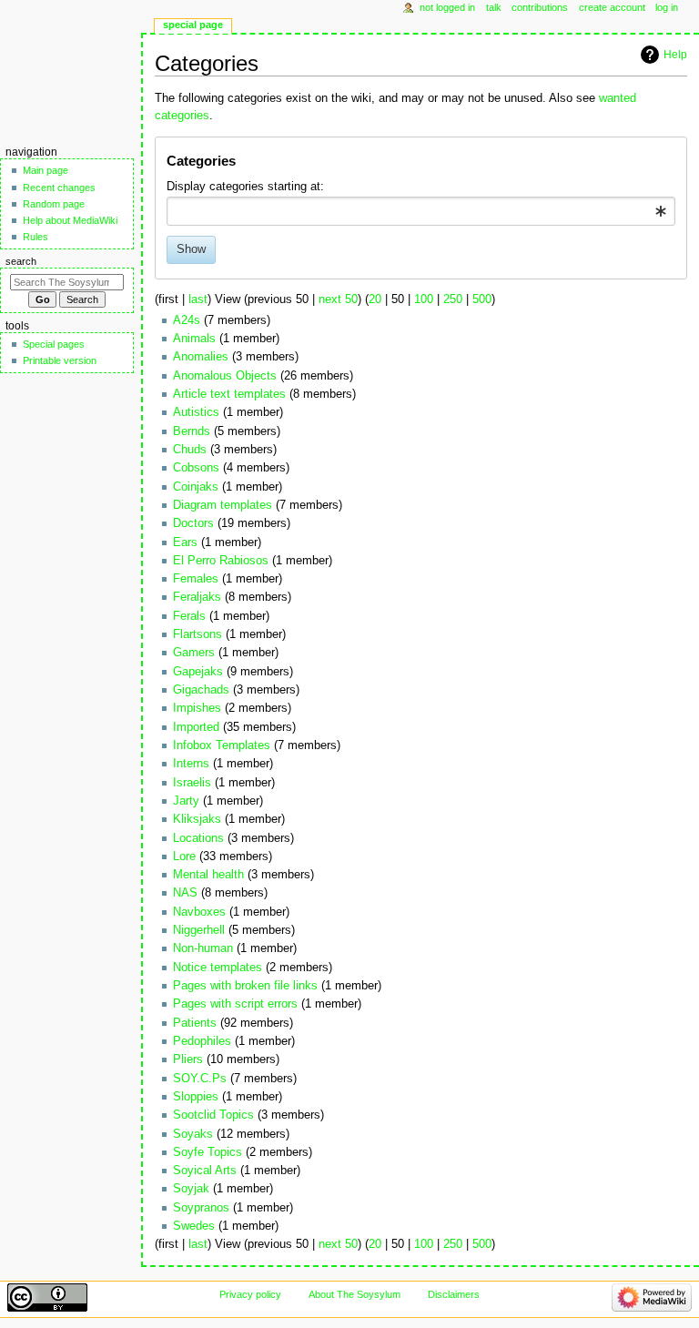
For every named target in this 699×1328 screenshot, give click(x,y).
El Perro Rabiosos (220, 560)
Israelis (192, 782)
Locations (198, 838)
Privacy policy (250, 1294)
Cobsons (196, 467)
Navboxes (199, 912)
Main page (45, 170)
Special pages (54, 344)
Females (195, 579)
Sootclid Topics (213, 1115)
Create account (612, 7)
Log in (666, 7)
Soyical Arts (205, 1170)
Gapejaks (198, 671)
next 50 (338, 299)
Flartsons (197, 634)
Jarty (186, 801)
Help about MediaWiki (70, 220)
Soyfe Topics (207, 1152)
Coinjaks (195, 487)
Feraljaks (197, 597)
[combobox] (420, 211)
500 (481, 299)
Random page (54, 203)
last (198, 299)
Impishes (197, 708)
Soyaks (193, 1134)
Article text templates (229, 394)
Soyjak (191, 1188)
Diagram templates (222, 505)
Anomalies (200, 356)
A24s (186, 320)
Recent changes (59, 187)
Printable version (59, 360)
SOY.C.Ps (200, 1078)
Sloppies (195, 1096)
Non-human (203, 948)
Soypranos (201, 1207)
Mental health (208, 874)
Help (675, 54)
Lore (184, 856)
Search (20, 261)
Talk (493, 7)
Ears (185, 542)
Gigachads (201, 690)
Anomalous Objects (225, 376)
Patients (195, 1023)
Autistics (196, 412)
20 (375, 299)
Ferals (189, 616)
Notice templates (217, 967)
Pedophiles (202, 1041)
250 (452, 299)
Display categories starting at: (245, 186)
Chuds (190, 449)
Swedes (194, 1226)
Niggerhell (199, 930)
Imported (196, 727)
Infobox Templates (221, 745)
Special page (193, 24)
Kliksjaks (197, 819)
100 (423, 299)
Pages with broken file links (245, 985)
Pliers (188, 1059)
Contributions (540, 7)
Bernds (191, 431)
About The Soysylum (354, 1294)
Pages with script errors (235, 1004)
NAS (185, 893)
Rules (35, 236)
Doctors (193, 523)
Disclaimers (454, 1294)
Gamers (194, 652)
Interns (191, 763)
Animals (194, 338)
